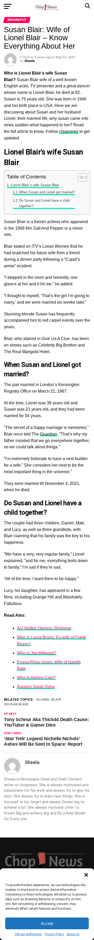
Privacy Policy (54, 934)
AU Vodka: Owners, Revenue (44, 628)
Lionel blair (49, 699)
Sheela (29, 61)
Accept (47, 923)
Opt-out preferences (28, 934)
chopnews (68, 131)
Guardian (48, 434)
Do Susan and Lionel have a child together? (44, 203)
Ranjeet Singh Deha (36, 686)
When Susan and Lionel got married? (47, 192)
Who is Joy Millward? (36, 653)
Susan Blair (17, 704)
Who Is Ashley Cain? (36, 677)
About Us (73, 934)
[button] (86, 874)
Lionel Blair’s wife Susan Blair (35, 185)
